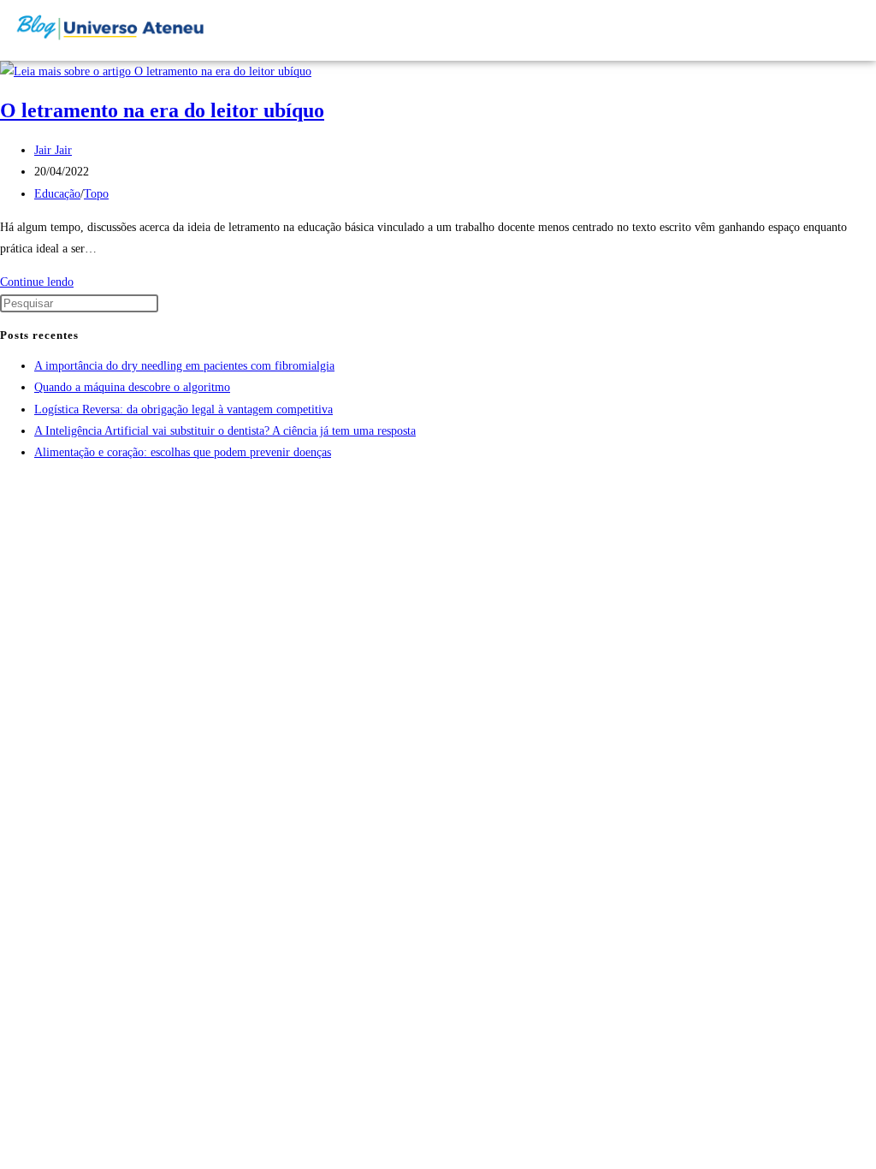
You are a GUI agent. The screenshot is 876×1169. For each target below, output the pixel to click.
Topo (96, 193)
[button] (805, 30)
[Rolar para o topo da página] (4, 485)
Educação (57, 193)
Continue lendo (41, 282)
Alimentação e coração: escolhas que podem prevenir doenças (182, 452)
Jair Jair (53, 150)
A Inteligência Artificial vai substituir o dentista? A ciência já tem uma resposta (225, 430)
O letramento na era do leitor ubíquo (162, 110)
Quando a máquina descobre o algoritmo (132, 387)
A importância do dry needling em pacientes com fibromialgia (184, 365)
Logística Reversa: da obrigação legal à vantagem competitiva (183, 409)
